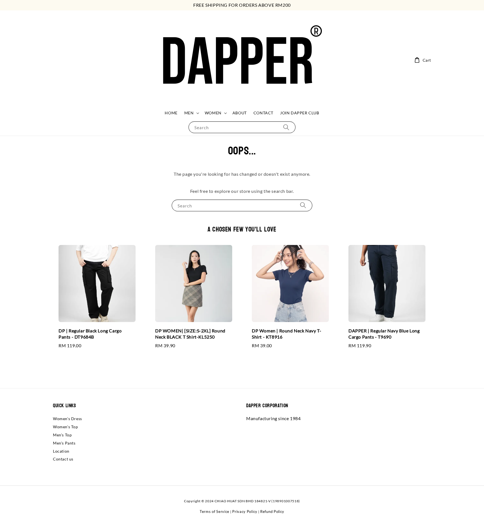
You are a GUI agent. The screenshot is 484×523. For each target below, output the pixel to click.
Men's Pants (64, 443)
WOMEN (213, 112)
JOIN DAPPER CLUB (299, 112)
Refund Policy (272, 511)
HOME (171, 112)
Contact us (63, 459)
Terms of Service (214, 511)
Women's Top (65, 426)
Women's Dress (67, 418)
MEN (189, 112)
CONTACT (263, 112)
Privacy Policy (244, 511)
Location (61, 451)
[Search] (286, 127)
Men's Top (62, 434)
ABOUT (239, 112)
